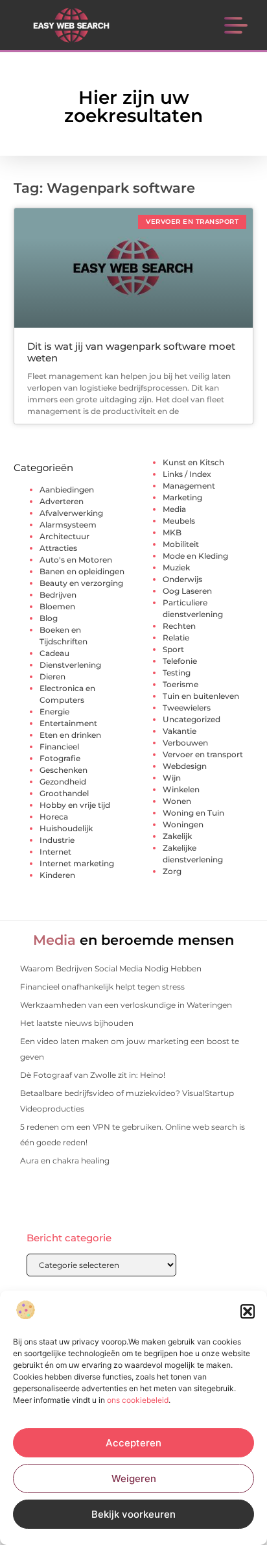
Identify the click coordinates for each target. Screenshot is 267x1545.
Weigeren (133, 1478)
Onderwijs (182, 579)
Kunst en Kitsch (193, 462)
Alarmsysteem (68, 524)
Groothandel (64, 793)
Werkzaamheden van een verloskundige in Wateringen (126, 1005)
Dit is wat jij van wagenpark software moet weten (131, 352)
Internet (55, 852)
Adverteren (62, 501)
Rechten (179, 626)
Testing (177, 672)
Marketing (182, 497)
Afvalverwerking (71, 513)
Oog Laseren (187, 591)
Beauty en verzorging (81, 583)
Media (174, 509)
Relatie (176, 637)
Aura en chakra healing (65, 1160)
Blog (49, 618)
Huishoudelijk (66, 828)
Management (189, 486)
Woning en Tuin (193, 813)
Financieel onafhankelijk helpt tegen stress (102, 986)
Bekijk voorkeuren (133, 1514)
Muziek (176, 567)
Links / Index (187, 474)
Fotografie (60, 758)
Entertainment (68, 723)
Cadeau (54, 653)
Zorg (172, 871)
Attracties (58, 548)
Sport (173, 649)
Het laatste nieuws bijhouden (77, 1023)
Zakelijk (177, 836)
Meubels (179, 521)
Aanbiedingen (67, 489)
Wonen (177, 801)
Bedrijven (58, 595)
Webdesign (185, 766)
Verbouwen (185, 743)
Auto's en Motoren (76, 560)
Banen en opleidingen (82, 571)
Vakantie (179, 731)
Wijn (172, 778)
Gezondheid (63, 781)
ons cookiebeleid (137, 1400)
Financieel (59, 746)
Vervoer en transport (203, 754)
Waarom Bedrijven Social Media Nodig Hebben (111, 968)
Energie (54, 711)
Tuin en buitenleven (201, 696)
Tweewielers (187, 707)
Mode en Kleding (195, 556)
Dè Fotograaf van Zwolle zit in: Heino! (92, 1075)
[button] (247, 1311)
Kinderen (57, 875)
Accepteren (133, 1443)
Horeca (54, 816)
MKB (172, 532)
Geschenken (63, 770)
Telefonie (180, 661)
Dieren (52, 676)
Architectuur (64, 536)
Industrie (57, 840)
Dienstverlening (70, 665)
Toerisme (180, 684)
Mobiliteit (181, 544)
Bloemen (57, 606)
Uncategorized (191, 719)
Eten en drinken (70, 735)
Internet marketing (77, 863)
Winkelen (181, 789)
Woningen (183, 824)
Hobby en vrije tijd (75, 805)
